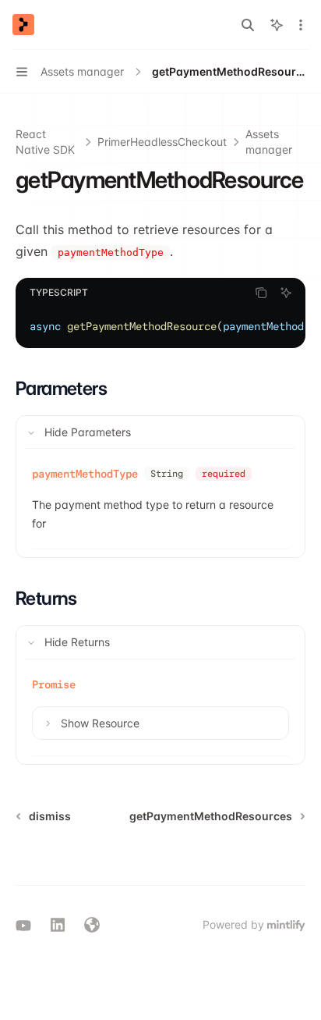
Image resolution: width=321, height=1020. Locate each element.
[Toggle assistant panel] (277, 25)
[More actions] (301, 25)
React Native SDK (45, 141)
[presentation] (160, 326)
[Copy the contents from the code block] (261, 293)
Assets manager (268, 141)
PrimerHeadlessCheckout (162, 141)
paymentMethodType (85, 473)
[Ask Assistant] (286, 293)
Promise (54, 684)
